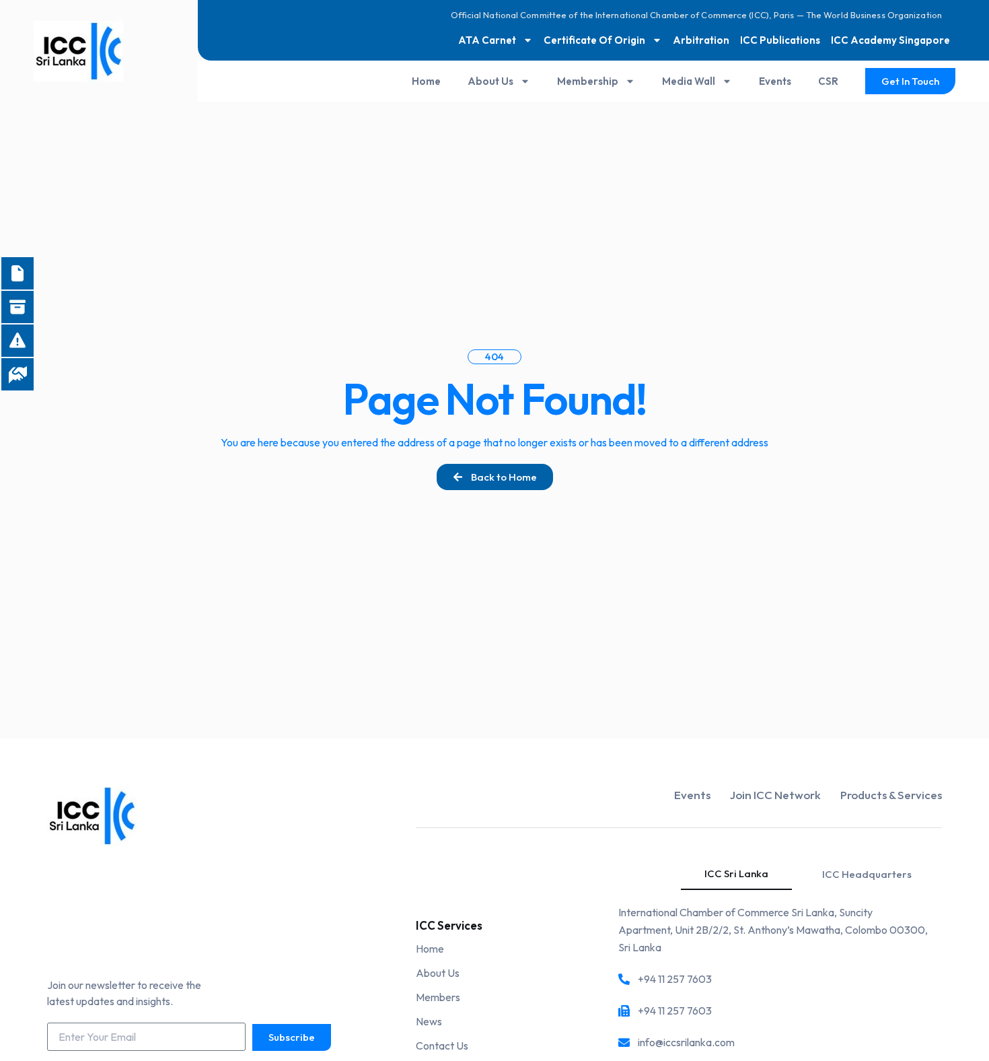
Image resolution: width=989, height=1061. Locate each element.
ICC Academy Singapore (890, 40)
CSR (828, 81)
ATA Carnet (487, 40)
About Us (490, 81)
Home (426, 81)
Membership (587, 81)
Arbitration (701, 40)
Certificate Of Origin (594, 40)
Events (775, 81)
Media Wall (688, 81)
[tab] (736, 874)
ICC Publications (780, 40)
